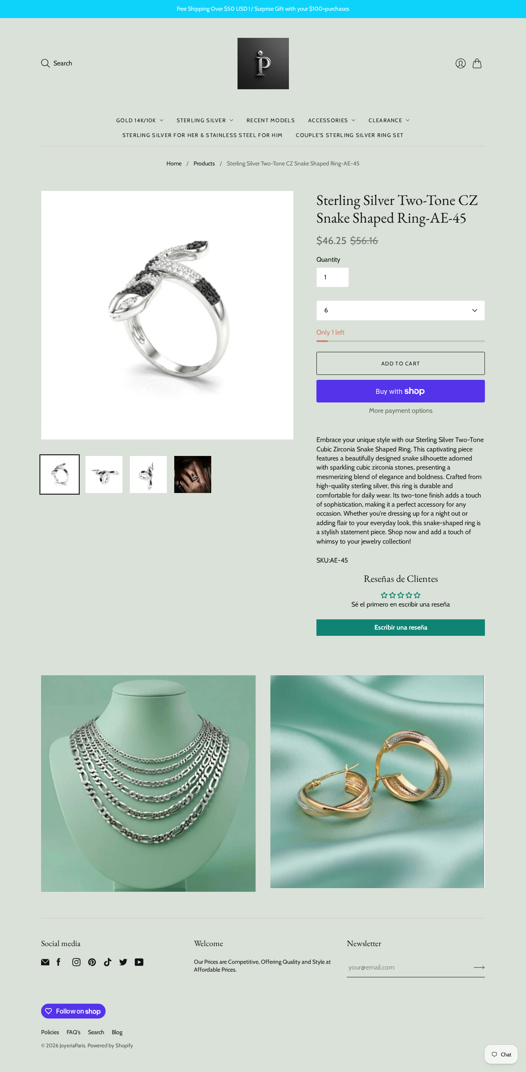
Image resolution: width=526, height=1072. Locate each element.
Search (96, 1032)
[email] (45, 964)
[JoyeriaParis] (263, 63)
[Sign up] (479, 967)
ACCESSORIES (328, 120)
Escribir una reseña (400, 627)
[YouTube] (139, 964)
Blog (117, 1032)
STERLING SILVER (201, 120)
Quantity (328, 259)
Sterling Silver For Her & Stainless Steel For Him (202, 135)
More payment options (401, 410)
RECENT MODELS (271, 120)
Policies (50, 1032)
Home (174, 163)
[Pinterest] (92, 964)
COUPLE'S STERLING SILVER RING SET (350, 135)
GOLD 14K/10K (136, 120)
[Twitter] (123, 964)
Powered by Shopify (110, 1045)
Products (204, 163)
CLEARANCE (385, 120)
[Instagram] (76, 964)
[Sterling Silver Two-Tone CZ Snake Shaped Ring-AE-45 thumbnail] (59, 474)
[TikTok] (108, 964)
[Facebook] (58, 964)
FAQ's (74, 1032)
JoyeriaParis (72, 1045)
